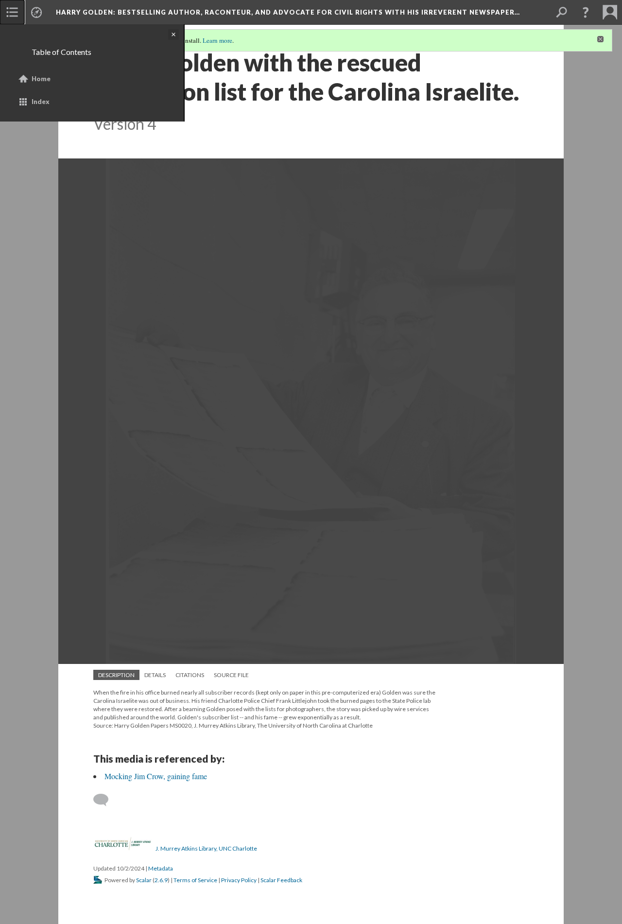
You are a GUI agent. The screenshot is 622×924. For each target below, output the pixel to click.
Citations (189, 675)
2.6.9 (161, 880)
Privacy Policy (239, 880)
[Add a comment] (105, 800)
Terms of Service (195, 880)
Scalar (144, 880)
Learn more (217, 40)
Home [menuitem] (41, 79)
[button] (585, 12)
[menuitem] (12, 12)
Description (116, 675)
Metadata (160, 868)
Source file (231, 675)
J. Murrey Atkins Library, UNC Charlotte (206, 848)
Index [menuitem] (41, 101)
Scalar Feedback (281, 880)
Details (155, 675)
